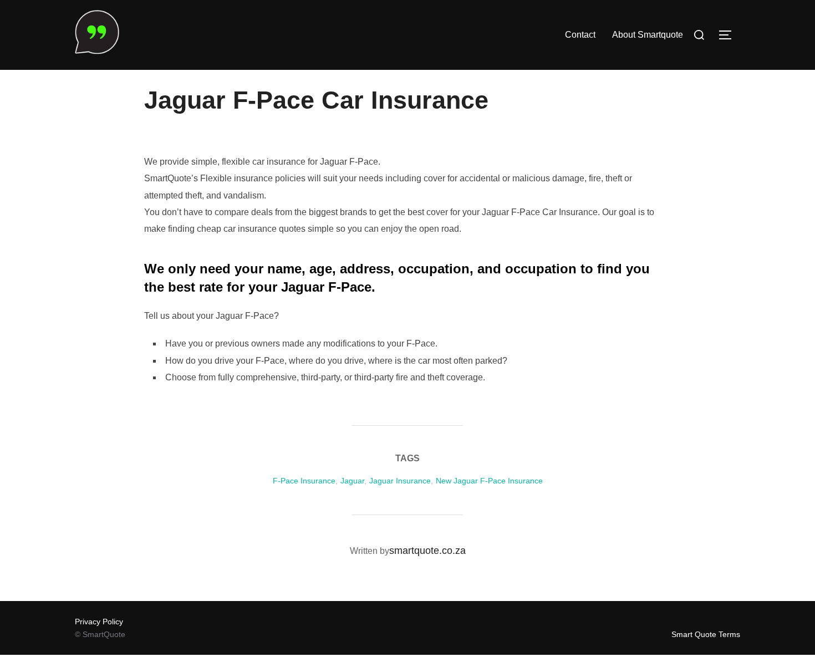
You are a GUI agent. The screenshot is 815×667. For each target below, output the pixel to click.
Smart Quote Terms (705, 634)
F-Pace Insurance (304, 480)
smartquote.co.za (427, 550)
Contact (580, 34)
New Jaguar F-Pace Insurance (489, 480)
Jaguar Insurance (400, 480)
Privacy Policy (99, 621)
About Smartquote (647, 34)
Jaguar (352, 480)
